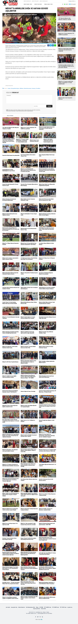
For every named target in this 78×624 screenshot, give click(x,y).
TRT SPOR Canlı (63, 607)
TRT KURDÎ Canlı (55, 607)
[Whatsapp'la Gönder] (55, 45)
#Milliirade (21, 88)
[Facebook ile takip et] (35, 617)
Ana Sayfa (8, 607)
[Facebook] (48, 45)
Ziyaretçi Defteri (36, 608)
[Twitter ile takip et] (38, 617)
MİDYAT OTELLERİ (35, 1)
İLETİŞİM (41, 607)
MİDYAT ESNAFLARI (27, 1)
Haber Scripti (38, 619)
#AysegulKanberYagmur (15, 88)
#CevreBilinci (38, 88)
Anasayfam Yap (14, 607)
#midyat (9, 88)
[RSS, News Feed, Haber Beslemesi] (40, 617)
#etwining (33, 88)
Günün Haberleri (21, 607)
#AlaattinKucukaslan (27, 88)
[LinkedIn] (53, 45)
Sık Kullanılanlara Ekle (30, 607)
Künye (37, 607)
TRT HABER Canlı (47, 607)
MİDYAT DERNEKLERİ (43, 1)
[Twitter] (51, 45)
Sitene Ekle (43, 608)
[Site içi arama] (42, 617)
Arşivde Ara (69, 607)
